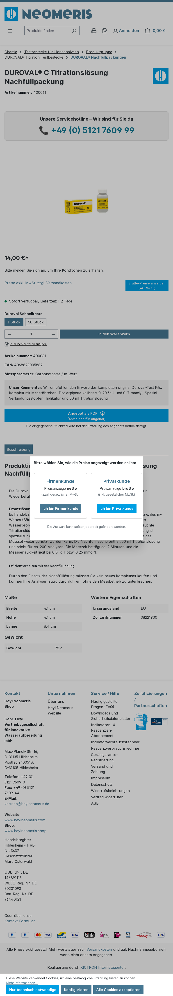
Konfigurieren (76, 989)
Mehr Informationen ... (22, 983)
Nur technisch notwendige (32, 989)
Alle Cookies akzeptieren (118, 989)
